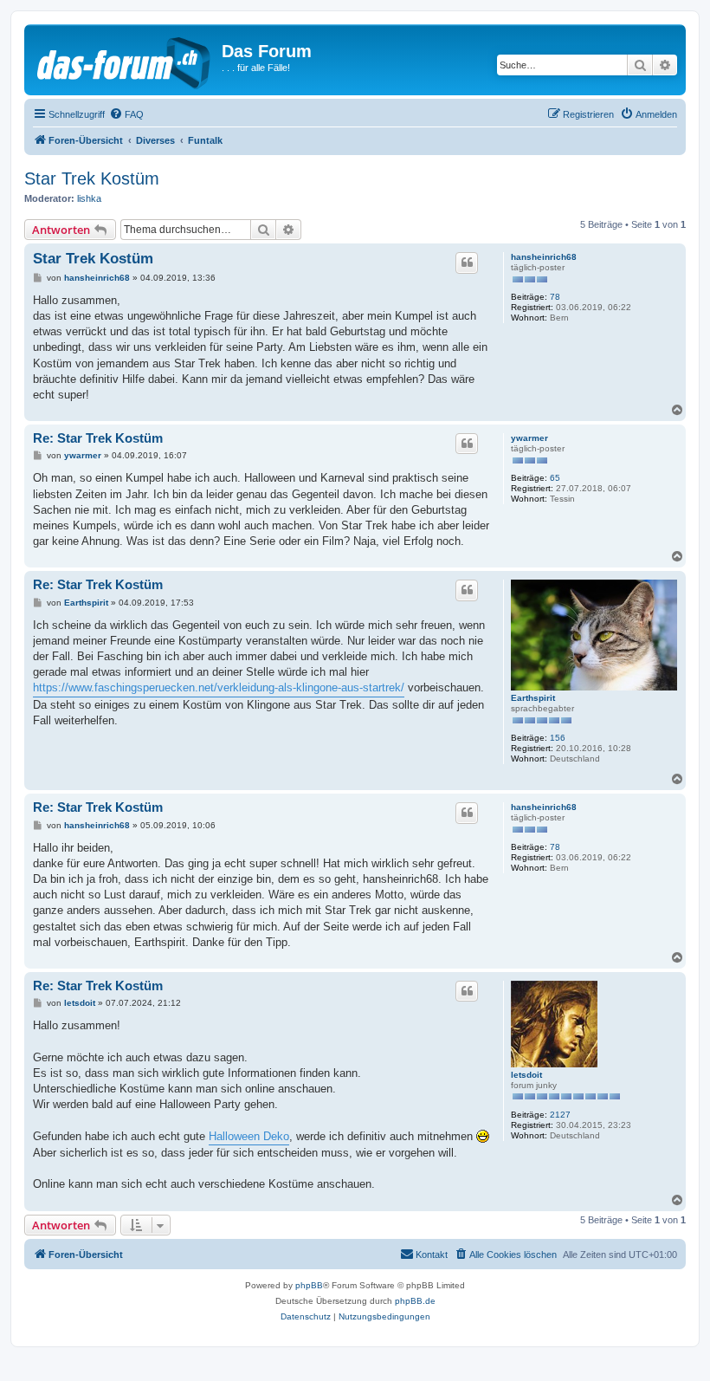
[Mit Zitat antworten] (466, 262)
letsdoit (526, 1075)
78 (555, 296)
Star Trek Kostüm (91, 178)
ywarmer (529, 438)
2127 (560, 1114)
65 (555, 478)
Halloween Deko (249, 1136)
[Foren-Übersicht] (125, 60)
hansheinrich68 (544, 257)
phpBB (309, 1285)
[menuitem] (126, 114)
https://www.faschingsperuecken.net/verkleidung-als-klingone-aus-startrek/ (218, 687)
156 (557, 737)
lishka (89, 198)
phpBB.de (415, 1301)
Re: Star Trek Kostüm (98, 438)
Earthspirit (533, 698)
